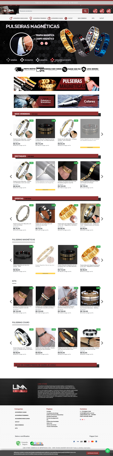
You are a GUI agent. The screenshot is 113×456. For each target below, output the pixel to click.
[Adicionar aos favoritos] (15, 120)
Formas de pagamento (52, 418)
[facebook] (80, 419)
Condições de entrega (52, 413)
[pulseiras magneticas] (56, 42)
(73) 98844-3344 (86, 411)
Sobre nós (49, 423)
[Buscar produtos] (85, 10)
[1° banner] (52, 61)
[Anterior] (4, 42)
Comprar (23, 148)
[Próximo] (109, 42)
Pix (47, 419)
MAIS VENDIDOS (22, 114)
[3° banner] (58, 61)
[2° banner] (55, 61)
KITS (16, 428)
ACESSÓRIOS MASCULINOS (22, 418)
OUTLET (17, 421)
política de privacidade (64, 454)
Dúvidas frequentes (52, 416)
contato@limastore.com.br (87, 413)
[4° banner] (61, 61)
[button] (95, 11)
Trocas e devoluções (52, 426)
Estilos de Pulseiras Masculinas (55, 414)
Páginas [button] (49, 409)
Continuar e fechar (93, 453)
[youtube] (82, 419)
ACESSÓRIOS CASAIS (20, 412)
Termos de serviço (51, 424)
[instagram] (84, 419)
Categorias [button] (19, 409)
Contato (49, 411)
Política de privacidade (53, 421)
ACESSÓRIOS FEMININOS (21, 415)
